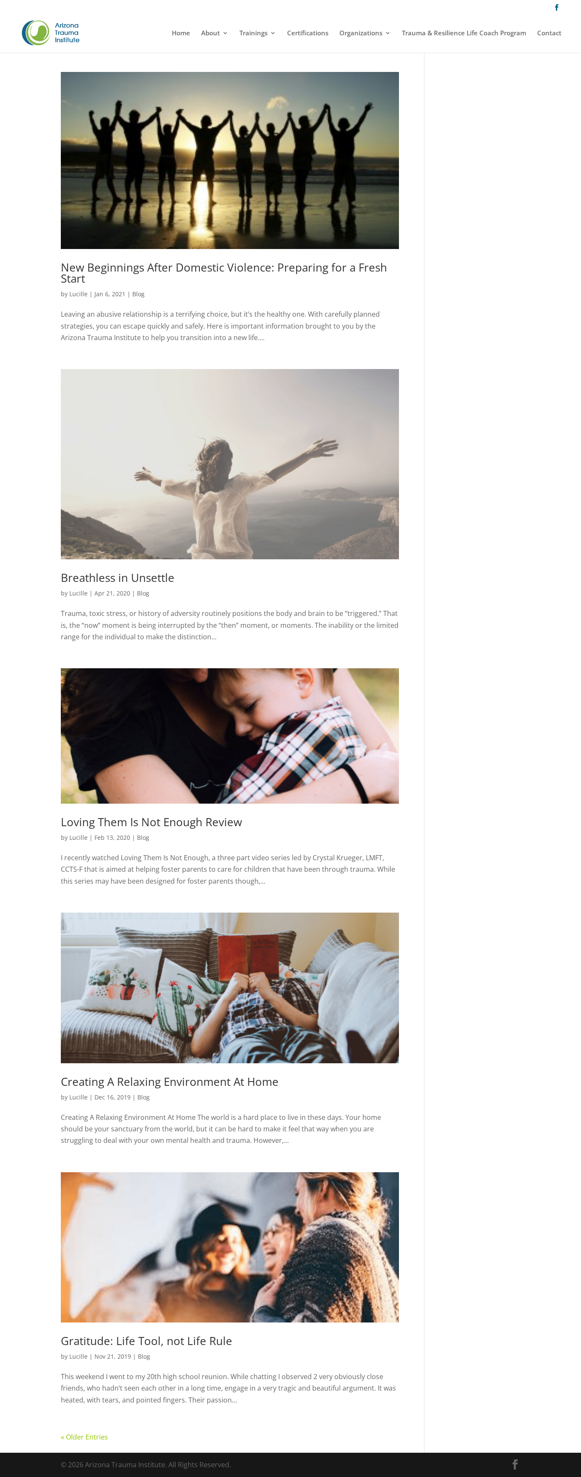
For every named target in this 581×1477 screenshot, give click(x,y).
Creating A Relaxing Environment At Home (170, 1081)
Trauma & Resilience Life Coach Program (464, 33)
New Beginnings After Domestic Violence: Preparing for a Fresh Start (224, 273)
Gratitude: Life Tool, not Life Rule (146, 1340)
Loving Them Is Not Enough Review (151, 822)
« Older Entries (84, 1437)
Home (181, 33)
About (210, 33)
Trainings (253, 33)
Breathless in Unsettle (117, 577)
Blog (138, 294)
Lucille (78, 294)
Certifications (307, 33)
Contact (549, 33)
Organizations (360, 33)
